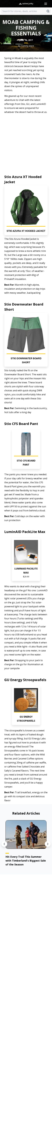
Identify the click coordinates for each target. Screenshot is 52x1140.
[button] (26, 210)
